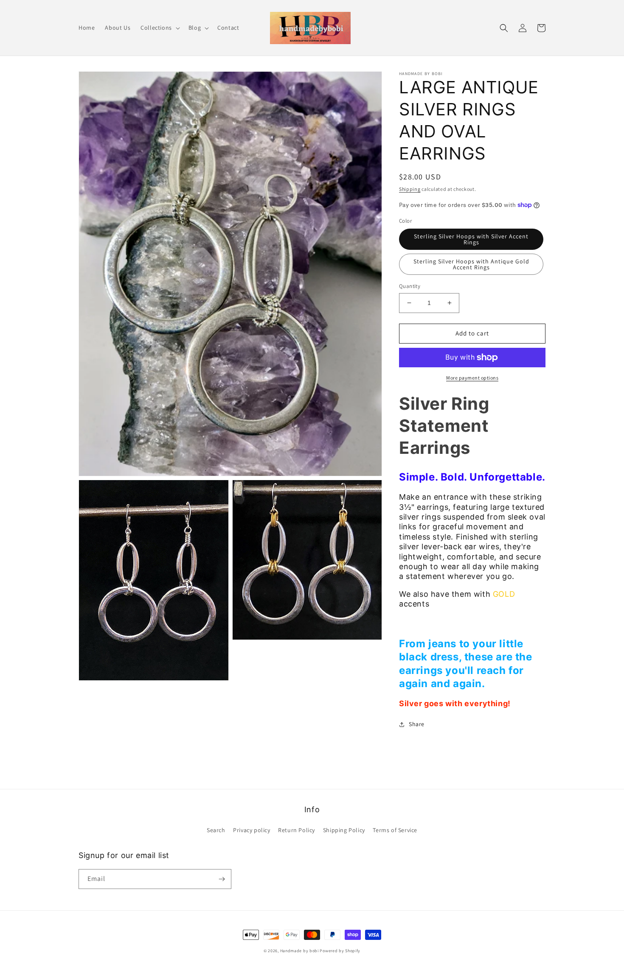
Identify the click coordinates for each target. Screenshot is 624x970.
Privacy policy (251, 830)
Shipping (410, 189)
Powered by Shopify (340, 950)
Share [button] (416, 724)
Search (216, 830)
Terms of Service (395, 830)
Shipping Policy (344, 830)
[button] (159, 27)
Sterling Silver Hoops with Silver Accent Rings (471, 239)
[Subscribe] (221, 879)
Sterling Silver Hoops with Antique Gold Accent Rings (471, 264)
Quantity (409, 286)
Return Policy (296, 830)
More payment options (472, 378)
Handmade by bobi (299, 950)
